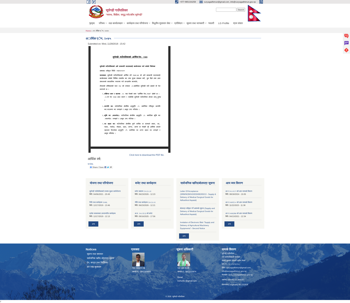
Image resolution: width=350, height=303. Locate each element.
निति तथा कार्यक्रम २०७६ (98, 202)
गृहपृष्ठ (92, 23)
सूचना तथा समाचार (95, 254)
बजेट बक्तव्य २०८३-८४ (143, 191)
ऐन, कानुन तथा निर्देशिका (97, 262)
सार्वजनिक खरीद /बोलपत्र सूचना (100, 258)
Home (88, 31)
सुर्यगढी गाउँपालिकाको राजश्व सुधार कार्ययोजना (105, 191)
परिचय (102, 23)
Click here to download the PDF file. (146, 155)
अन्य (93, 224)
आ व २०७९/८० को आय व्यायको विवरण (238, 202)
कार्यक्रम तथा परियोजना (137, 23)
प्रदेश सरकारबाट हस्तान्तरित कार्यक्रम (102, 213)
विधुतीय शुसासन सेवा (161, 23)
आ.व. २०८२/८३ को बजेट (143, 213)
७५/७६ (90, 164)
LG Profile (223, 23)
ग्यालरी (211, 23)
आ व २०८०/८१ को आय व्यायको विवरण (238, 191)
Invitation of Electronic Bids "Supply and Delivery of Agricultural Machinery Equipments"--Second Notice (197, 225)
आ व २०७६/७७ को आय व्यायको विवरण (238, 213)
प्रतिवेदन (178, 23)
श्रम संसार (238, 23)
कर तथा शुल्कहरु (94, 267)
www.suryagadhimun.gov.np (240, 275)
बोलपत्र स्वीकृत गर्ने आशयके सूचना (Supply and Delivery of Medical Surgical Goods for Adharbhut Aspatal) (197, 211)
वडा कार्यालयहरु (116, 23)
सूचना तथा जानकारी (195, 23)
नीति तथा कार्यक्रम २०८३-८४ (145, 202)
